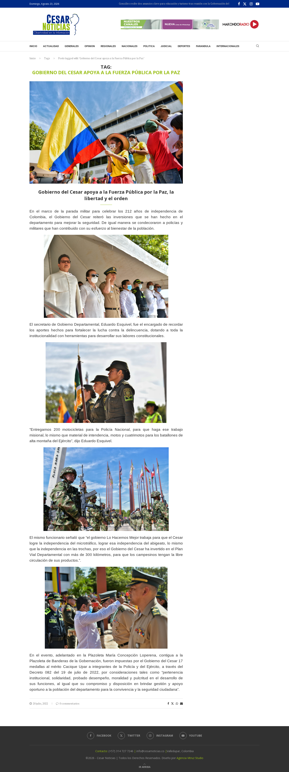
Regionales (108, 46)
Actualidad (51, 46)
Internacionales (227, 46)
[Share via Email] (181, 703)
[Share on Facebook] (168, 703)
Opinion (90, 46)
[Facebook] (239, 4)
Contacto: (102, 751)
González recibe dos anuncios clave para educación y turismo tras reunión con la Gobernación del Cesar (156, 3)
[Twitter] (245, 4)
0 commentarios (69, 703)
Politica (149, 46)
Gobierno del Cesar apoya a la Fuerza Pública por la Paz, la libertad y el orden (106, 195)
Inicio (33, 46)
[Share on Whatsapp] (177, 703)
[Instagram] (251, 4)
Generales (72, 46)
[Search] (258, 46)
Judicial (166, 46)
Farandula (203, 46)
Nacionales (129, 46)
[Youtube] (258, 4)
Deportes (184, 46)
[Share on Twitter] (172, 703)
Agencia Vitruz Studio (190, 758)
